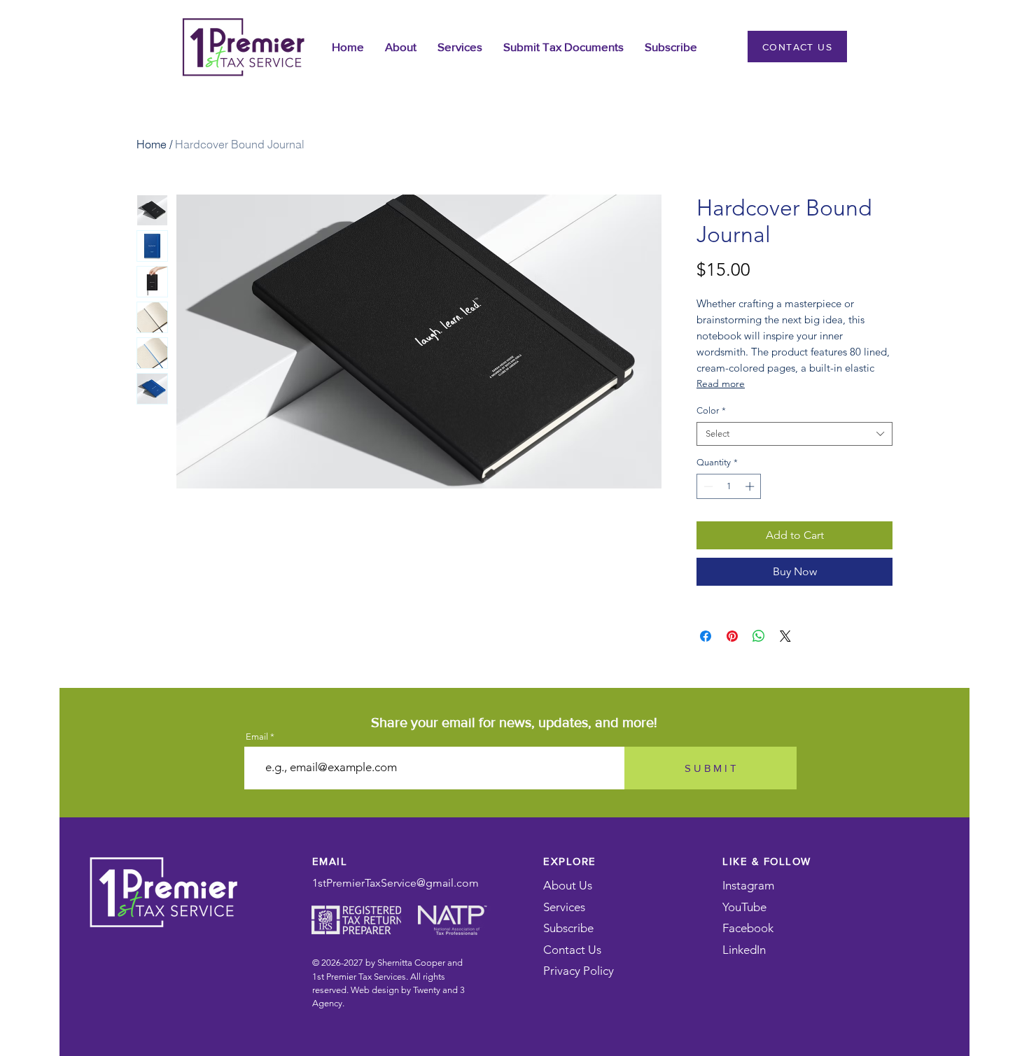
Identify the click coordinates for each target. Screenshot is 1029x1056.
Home (151, 144)
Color (711, 410)
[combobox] (794, 434)
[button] (400, 46)
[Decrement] (707, 486)
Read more (720, 383)
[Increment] (751, 486)
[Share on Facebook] (705, 636)
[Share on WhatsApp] (758, 636)
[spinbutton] (729, 486)
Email (257, 736)
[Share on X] (785, 636)
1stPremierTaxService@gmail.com (395, 882)
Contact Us (572, 950)
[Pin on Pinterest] (732, 636)
